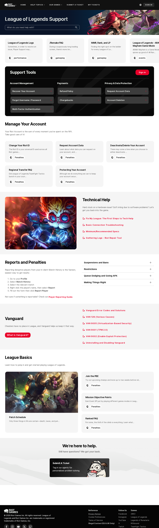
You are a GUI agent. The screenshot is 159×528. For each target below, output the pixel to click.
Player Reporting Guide (60, 297)
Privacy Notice (94, 514)
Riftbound (135, 523)
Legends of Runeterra (140, 520)
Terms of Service (95, 520)
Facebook (123, 514)
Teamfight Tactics (138, 527)
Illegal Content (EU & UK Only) (101, 523)
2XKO (133, 514)
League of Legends (139, 517)
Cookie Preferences (96, 517)
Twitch (121, 527)
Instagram (123, 517)
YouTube (122, 520)
